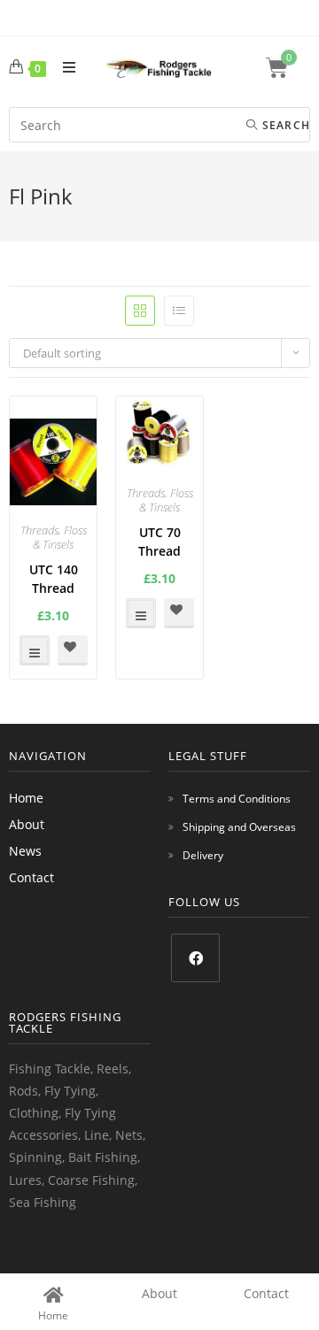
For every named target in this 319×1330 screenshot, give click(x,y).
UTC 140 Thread (53, 578)
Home (26, 797)
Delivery (203, 855)
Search (284, 125)
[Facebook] (195, 958)
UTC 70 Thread (159, 541)
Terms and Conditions (237, 798)
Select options (34, 650)
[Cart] (288, 68)
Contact (31, 877)
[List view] (179, 311)
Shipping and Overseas (239, 826)
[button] (73, 650)
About (26, 824)
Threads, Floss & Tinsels (53, 537)
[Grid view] (140, 311)
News (25, 850)
